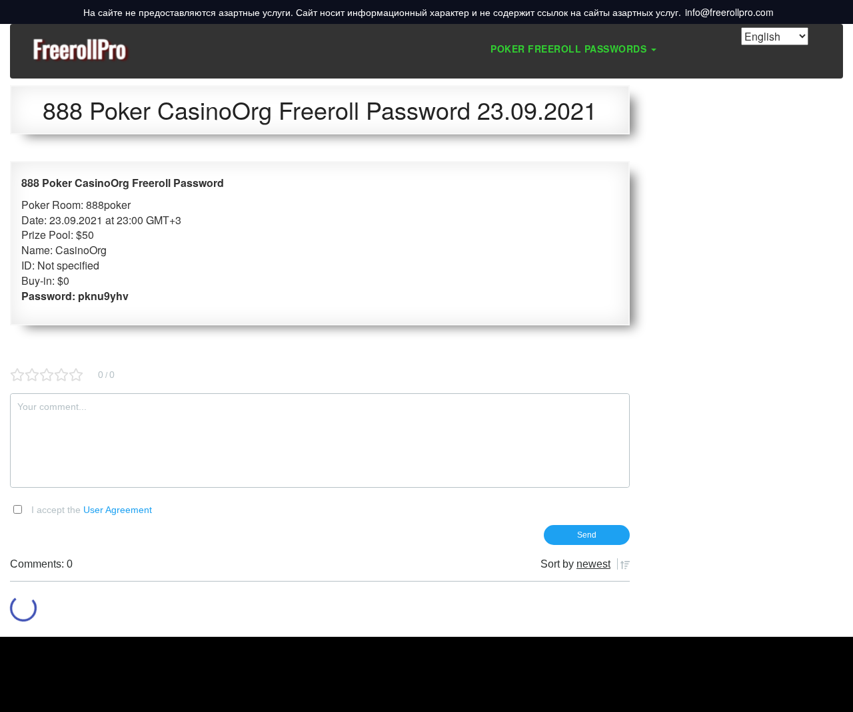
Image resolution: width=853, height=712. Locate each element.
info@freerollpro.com (729, 12)
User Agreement (117, 509)
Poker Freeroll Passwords (570, 48)
